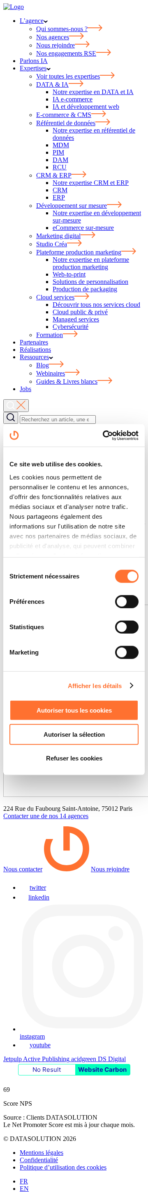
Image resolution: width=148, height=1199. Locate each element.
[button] (10, 418)
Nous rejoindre (110, 869)
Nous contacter (22, 869)
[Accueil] (13, 6)
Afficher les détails (95, 685)
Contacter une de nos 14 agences (45, 815)
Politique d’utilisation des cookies (63, 1167)
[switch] (127, 601)
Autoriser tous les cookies (74, 710)
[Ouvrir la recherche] (16, 405)
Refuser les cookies (74, 758)
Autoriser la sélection (74, 734)
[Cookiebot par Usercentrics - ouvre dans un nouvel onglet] (104, 435)
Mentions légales (41, 1152)
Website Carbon (102, 1069)
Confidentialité (39, 1159)
